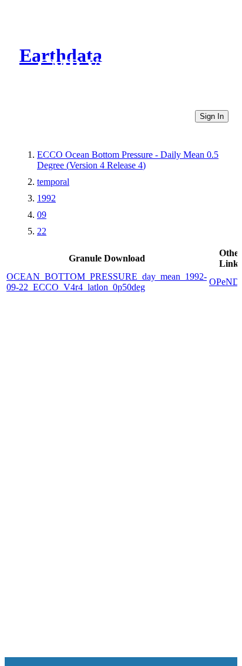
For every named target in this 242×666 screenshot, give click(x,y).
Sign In (212, 116)
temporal (53, 182)
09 (41, 215)
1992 (46, 198)
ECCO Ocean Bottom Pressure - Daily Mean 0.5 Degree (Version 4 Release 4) (128, 160)
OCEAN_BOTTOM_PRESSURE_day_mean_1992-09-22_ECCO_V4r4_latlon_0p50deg (106, 281)
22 (41, 231)
